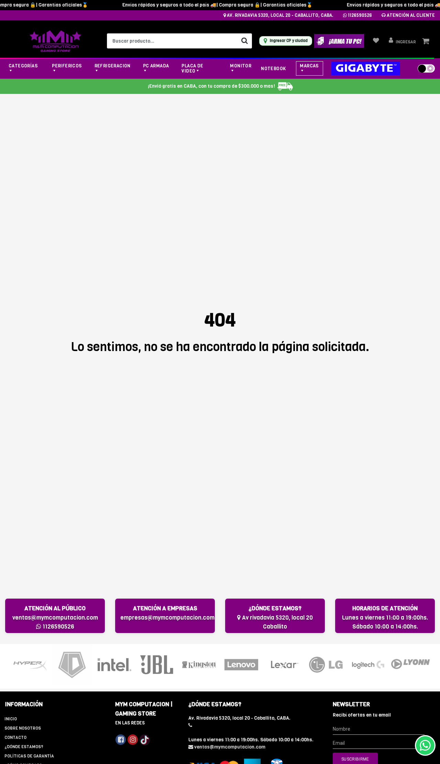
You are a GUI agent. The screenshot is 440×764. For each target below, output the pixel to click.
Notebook (273, 69)
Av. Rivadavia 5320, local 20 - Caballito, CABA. (279, 15)
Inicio (10, 719)
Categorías (23, 66)
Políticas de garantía (29, 756)
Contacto (15, 737)
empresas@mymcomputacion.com (167, 618)
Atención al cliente (410, 15)
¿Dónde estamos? (23, 747)
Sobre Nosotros (22, 728)
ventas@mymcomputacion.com (55, 618)
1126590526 (359, 15)
